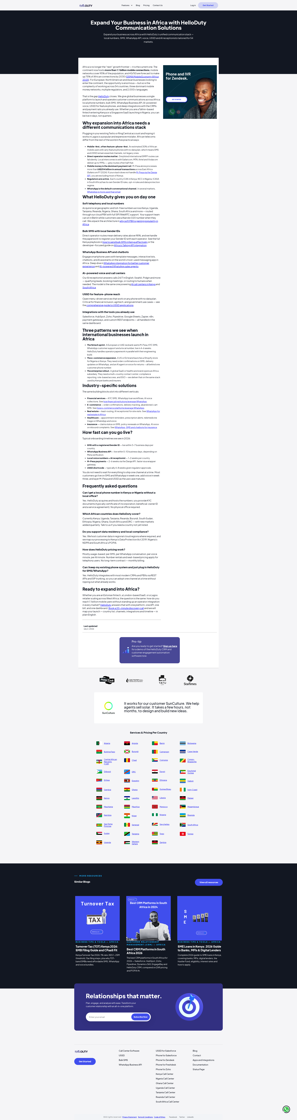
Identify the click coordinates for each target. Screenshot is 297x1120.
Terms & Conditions (145, 1117)
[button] (126, 5)
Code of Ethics (159, 1117)
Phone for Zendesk (165, 1060)
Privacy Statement (129, 1117)
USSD (122, 1055)
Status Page (199, 1069)
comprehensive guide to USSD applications (109, 305)
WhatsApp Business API (130, 1064)
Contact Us (158, 5)
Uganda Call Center (165, 1087)
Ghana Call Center (164, 1083)
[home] (86, 5)
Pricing (146, 5)
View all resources (209, 882)
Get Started (208, 5)
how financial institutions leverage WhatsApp (125, 401)
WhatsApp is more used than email (103, 191)
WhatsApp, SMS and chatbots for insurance (136, 427)
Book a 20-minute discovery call (126, 608)
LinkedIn (190, 1117)
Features (125, 5)
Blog (138, 5)
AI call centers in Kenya (143, 284)
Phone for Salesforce (166, 1055)
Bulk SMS (123, 1060)
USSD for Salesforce (166, 1050)
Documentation (200, 1064)
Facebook (173, 1117)
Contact (197, 1055)
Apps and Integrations (203, 1060)
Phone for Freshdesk (166, 1064)
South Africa (89, 287)
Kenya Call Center (164, 1074)
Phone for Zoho (163, 1069)
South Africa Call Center (167, 1101)
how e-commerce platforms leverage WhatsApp (120, 408)
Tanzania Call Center (165, 1092)
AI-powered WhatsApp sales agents (119, 266)
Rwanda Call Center (165, 1097)
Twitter (182, 1117)
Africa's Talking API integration (130, 245)
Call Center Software (129, 1050)
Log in (193, 5)
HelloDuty (103, 96)
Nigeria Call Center (165, 1078)
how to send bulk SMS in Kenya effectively (125, 241)
